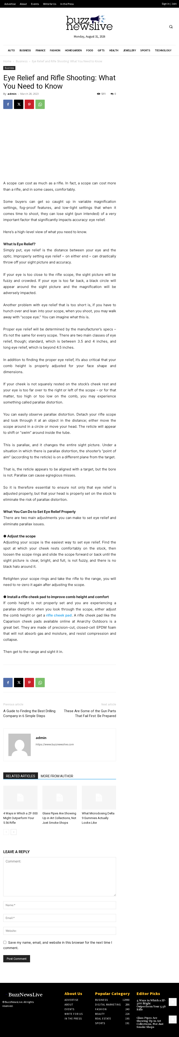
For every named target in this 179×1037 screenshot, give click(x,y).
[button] (171, 26)
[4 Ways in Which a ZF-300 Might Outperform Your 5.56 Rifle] (20, 797)
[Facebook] (8, 104)
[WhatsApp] (40, 104)
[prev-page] (6, 832)
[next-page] (14, 832)
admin (12, 93)
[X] (18, 104)
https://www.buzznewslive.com (55, 744)
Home (7, 61)
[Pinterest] (29, 104)
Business (22, 61)
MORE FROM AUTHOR (57, 776)
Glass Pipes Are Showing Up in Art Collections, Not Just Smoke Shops (59, 818)
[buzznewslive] (89, 24)
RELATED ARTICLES (20, 776)
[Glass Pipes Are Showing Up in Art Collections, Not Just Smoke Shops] (59, 797)
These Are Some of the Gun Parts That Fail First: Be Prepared (90, 713)
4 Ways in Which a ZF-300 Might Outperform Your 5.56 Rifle (20, 818)
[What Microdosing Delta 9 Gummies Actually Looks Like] (99, 797)
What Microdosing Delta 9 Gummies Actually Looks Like (98, 818)
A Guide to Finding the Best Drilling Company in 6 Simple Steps (29, 713)
